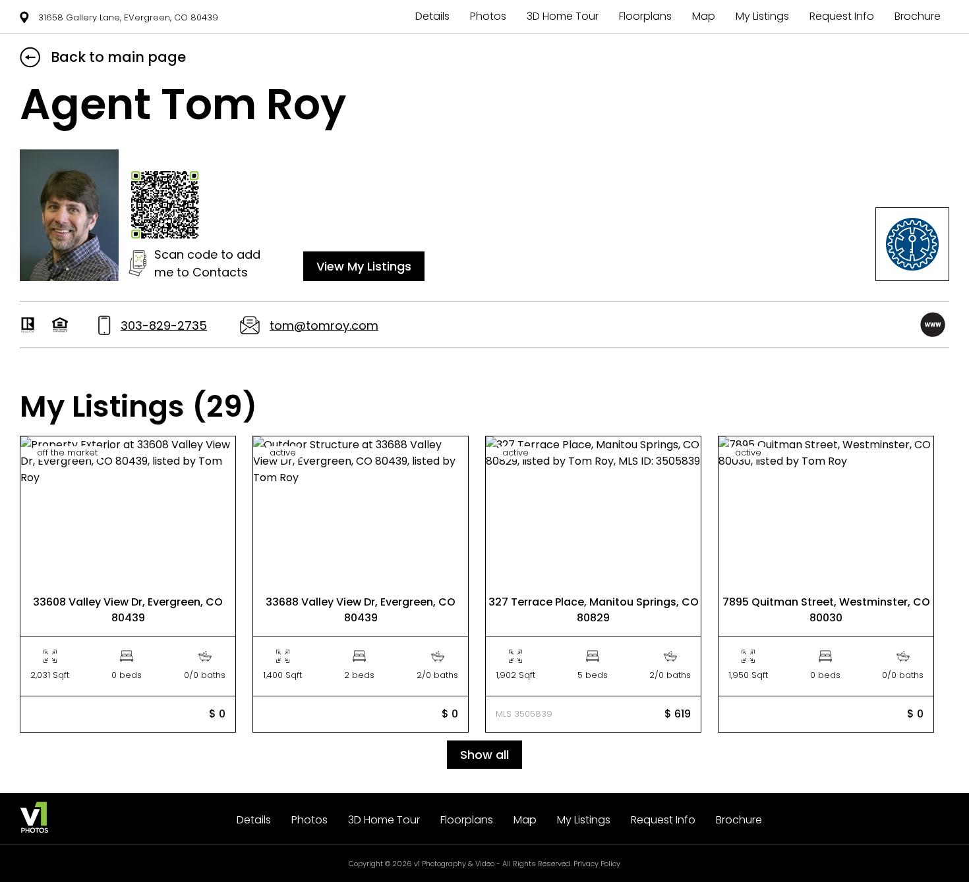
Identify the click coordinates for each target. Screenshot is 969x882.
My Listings (762, 16)
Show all (484, 754)
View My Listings (363, 266)
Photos (488, 16)
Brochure (918, 16)
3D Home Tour (563, 16)
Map (703, 16)
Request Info (841, 16)
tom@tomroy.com (324, 325)
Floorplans (645, 16)
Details (432, 16)
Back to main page (118, 56)
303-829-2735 (164, 325)
